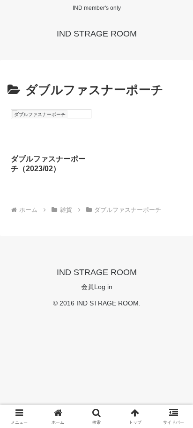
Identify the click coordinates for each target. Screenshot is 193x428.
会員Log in (96, 286)
